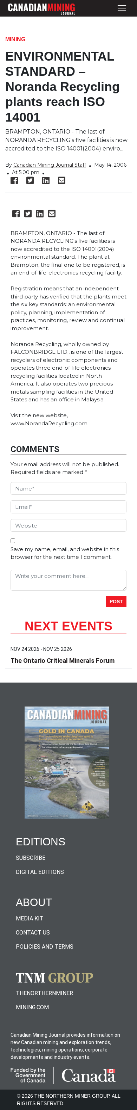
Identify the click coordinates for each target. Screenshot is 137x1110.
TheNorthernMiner (44, 993)
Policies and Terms (44, 946)
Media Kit (30, 918)
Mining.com (32, 1007)
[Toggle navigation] (122, 8)
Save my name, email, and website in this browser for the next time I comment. (65, 553)
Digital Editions (40, 872)
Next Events (68, 626)
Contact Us (33, 932)
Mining (15, 39)
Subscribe (30, 858)
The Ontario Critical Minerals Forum (63, 660)
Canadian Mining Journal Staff (49, 165)
